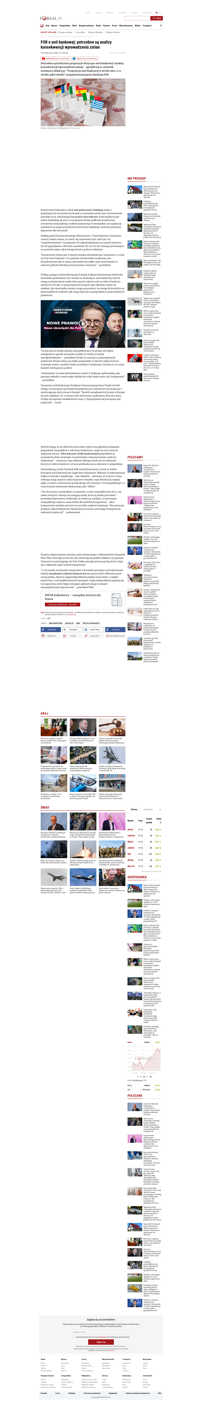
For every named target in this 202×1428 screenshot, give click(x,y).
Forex (145, 1368)
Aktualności (65, 1363)
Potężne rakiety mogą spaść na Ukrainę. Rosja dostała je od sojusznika (83, 862)
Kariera (84, 1368)
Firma (63, 1366)
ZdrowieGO (147, 1376)
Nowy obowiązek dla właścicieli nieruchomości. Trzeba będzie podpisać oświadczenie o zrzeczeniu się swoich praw (82, 768)
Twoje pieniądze (66, 1387)
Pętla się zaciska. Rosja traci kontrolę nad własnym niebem (54, 861)
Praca (84, 1359)
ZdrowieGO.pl (123, 13)
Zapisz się (101, 1342)
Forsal (42, 36)
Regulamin (113, 1393)
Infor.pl (105, 1376)
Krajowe (43, 1379)
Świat (43, 1359)
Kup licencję (71, 614)
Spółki (145, 1366)
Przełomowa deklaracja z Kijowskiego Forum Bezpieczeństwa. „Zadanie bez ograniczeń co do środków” (111, 835)
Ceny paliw (80, 32)
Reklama (71, 1393)
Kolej (124, 1368)
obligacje (69, 623)
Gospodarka (66, 1376)
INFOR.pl (87, 13)
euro (78, 623)
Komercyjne (106, 1368)
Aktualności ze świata (48, 1387)
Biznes (64, 1359)
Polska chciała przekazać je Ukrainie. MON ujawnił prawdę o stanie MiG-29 (112, 768)
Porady (145, 1387)
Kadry (104, 1382)
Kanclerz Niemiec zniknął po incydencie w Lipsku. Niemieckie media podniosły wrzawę (53, 835)
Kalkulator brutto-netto (89, 1379)
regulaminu (102, 1337)
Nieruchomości (108, 1359)
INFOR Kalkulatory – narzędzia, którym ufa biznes (73, 597)
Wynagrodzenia (87, 1366)
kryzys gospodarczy (91, 623)
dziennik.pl (98, 13)
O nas (57, 1393)
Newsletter (135, 13)
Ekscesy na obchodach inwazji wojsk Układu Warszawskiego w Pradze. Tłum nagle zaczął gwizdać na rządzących (83, 835)
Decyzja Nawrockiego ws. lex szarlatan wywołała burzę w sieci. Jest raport (82, 740)
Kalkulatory (86, 1376)
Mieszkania (106, 1366)
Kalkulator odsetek (88, 1385)
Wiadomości (126, 1379)
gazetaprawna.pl (147, 13)
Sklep (159, 13)
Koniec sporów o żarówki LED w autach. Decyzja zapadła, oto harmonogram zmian (82, 796)
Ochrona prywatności (92, 1393)
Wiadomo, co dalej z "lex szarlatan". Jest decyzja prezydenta (51, 796)
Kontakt (44, 1393)
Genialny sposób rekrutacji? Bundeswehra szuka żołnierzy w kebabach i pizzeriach (112, 862)
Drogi (124, 1366)
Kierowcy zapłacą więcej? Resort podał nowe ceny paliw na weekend (53, 740)
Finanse (63, 1371)
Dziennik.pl (126, 1376)
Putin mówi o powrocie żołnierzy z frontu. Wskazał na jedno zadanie (112, 890)
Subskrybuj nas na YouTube (57, 58)
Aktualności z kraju (47, 1385)
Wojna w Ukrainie (95, 32)
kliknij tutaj (111, 1350)
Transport (126, 1359)
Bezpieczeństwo (47, 1376)
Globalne (44, 1382)
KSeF (63, 1368)
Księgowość (106, 1385)
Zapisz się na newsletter (86, 58)
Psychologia (147, 1385)
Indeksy (145, 1363)
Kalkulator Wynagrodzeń (90, 1382)
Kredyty (63, 1385)
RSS (159, 1393)
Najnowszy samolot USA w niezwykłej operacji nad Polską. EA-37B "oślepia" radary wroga (54, 890)
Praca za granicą (87, 1371)
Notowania (147, 1359)
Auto (124, 1385)
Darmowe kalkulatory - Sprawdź (62, 604)
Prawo (104, 1379)
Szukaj (158, 18)
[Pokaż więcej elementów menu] (161, 25)
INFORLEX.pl (110, 13)
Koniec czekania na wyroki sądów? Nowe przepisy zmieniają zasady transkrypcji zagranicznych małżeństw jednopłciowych (112, 740)
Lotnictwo (125, 1371)
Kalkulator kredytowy (89, 1387)
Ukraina (43, 1366)
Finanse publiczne (67, 1382)
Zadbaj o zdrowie (113, 32)
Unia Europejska (55, 623)
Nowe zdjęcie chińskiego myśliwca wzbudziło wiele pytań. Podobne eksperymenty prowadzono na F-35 (82, 890)
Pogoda (125, 1387)
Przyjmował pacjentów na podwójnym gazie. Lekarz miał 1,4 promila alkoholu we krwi (54, 768)
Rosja (43, 1363)
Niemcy (43, 1368)
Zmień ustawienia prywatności (138, 1393)
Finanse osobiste (65, 32)
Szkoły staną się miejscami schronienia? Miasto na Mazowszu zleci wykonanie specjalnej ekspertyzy (110, 796)
